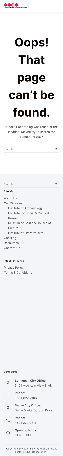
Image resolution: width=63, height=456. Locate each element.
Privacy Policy (14, 267)
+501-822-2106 (26, 398)
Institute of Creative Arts (25, 233)
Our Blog (10, 238)
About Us (10, 198)
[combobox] (28, 149)
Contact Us (12, 248)
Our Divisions (13, 203)
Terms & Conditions (18, 272)
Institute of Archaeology (25, 208)
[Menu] (57, 5)
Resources (11, 243)
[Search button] (56, 149)
